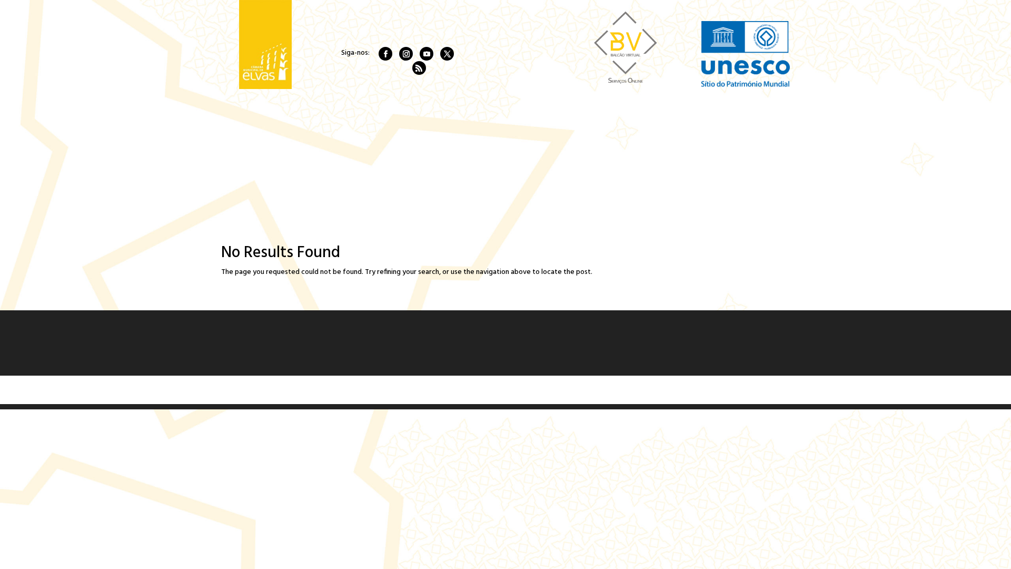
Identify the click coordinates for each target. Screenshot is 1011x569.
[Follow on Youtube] (426, 54)
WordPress (384, 390)
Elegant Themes (290, 390)
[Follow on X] (447, 54)
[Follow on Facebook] (385, 54)
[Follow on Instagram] (406, 54)
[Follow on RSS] (419, 68)
